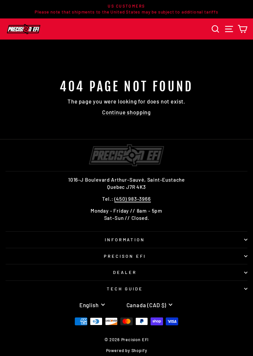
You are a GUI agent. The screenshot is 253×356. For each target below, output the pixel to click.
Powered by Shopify (126, 350)
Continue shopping (126, 112)
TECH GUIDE (125, 288)
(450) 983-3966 (132, 199)
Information (125, 239)
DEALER (125, 272)
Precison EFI (125, 256)
